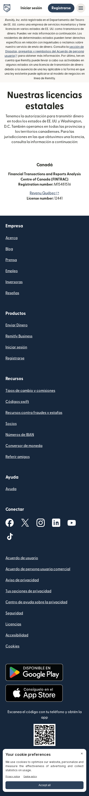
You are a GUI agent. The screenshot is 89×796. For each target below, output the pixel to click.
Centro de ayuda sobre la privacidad (36, 602)
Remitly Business (18, 336)
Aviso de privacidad (22, 580)
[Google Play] (34, 672)
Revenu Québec (44, 193)
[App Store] (34, 693)
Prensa (11, 260)
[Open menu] (80, 8)
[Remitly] (7, 8)
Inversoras (14, 282)
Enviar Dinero (16, 325)
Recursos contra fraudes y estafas (33, 413)
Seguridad (14, 613)
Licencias (13, 624)
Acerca (11, 238)
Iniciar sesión (31, 8)
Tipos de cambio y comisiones (30, 390)
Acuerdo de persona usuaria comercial (37, 569)
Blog (9, 249)
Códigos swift (17, 402)
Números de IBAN (19, 435)
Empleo (11, 271)
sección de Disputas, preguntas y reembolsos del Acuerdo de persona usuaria (44, 51)
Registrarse (61, 8)
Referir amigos (17, 457)
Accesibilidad (16, 635)
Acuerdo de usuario (21, 558)
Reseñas (12, 293)
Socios (11, 424)
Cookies (12, 646)
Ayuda (10, 489)
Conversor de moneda (23, 446)
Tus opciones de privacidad (28, 591)
